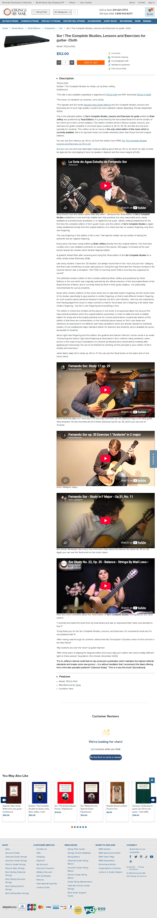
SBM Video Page (106, 857)
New (7, 849)
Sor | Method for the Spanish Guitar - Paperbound (89, 809)
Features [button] (64, 676)
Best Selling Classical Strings (15, 873)
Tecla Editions (34, 28)
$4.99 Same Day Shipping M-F (50, 3)
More (138, 21)
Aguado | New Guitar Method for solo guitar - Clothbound (13, 809)
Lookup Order (43, 887)
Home (5, 28)
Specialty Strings (51, 21)
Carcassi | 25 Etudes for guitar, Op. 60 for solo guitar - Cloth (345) (142, 809)
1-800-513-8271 (123, 14)
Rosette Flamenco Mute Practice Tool (117, 807)
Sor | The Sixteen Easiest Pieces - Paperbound (65, 807)
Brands (147, 21)
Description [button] (66, 78)
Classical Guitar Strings (16, 857)
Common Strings (30, 21)
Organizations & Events (110, 868)
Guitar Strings (10, 21)
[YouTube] (151, 857)
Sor (61, 28)
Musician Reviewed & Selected (16, 3)
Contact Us (41, 849)
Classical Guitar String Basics (78, 862)
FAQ (38, 853)
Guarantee (131, 867)
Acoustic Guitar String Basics (78, 869)
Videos (72, 3)
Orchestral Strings (74, 21)
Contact (141, 3)
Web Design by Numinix (137, 876)
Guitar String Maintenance (80, 882)
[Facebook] (130, 857)
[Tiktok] (146, 857)
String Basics (74, 857)
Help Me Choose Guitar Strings (79, 887)
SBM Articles (105, 849)
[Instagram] (141, 857)
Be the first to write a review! (105, 757)
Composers (49, 28)
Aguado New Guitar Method (97, 105)
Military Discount (44, 872)
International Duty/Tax (46, 884)
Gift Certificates (43, 876)
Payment (40, 861)
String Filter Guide (76, 849)
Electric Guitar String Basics (77, 876)
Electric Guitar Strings (15, 864)
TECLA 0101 (111, 95)
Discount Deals (12, 853)
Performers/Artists (107, 864)
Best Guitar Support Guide (77, 894)
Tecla (78, 685)
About (132, 3)
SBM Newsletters (107, 861)
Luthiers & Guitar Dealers (111, 872)
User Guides (86, 3)
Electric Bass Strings (15, 868)
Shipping (40, 857)
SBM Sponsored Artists (110, 853)
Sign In (151, 3)
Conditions (133, 869)
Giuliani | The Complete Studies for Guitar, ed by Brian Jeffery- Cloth (39, 809)
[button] (153, 459)
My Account (42, 864)
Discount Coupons (45, 868)
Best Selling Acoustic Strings (15, 881)
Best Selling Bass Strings (17, 893)
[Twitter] (136, 857)
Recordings (126, 21)
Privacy (141, 867)
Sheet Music (110, 21)
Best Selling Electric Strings (14, 888)
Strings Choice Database (79, 853)
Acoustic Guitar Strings (16, 861)
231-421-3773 (120, 10)
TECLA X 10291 (144, 95)
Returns (40, 880)
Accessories (94, 21)
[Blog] (130, 862)
